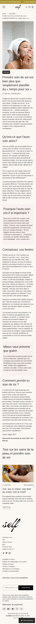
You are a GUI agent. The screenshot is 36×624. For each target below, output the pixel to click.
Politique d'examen (8, 564)
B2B (3, 544)
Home (4, 13)
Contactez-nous (7, 537)
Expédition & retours (8, 559)
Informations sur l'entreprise (10, 569)
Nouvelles (12, 13)
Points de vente (7, 547)
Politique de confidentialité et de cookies (14, 562)
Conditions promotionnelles (10, 571)
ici (6, 440)
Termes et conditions (8, 566)
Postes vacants (7, 542)
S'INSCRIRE (25, 588)
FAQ (3, 539)
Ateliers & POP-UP (8, 549)
